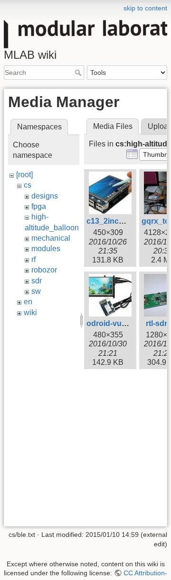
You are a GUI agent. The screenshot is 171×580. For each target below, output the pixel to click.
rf (33, 259)
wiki (30, 312)
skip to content (145, 8)
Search (79, 72)
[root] (24, 175)
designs (44, 196)
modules (45, 249)
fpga (38, 206)
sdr (36, 281)
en (28, 302)
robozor (44, 270)
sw (36, 291)
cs (27, 185)
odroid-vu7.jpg (112, 323)
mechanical (50, 238)
